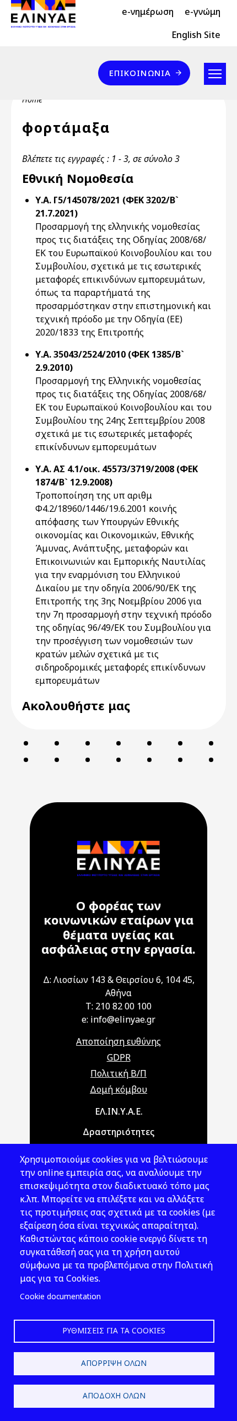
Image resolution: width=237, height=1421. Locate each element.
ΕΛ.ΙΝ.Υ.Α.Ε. (119, 1111)
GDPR (119, 1057)
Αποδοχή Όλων (114, 1395)
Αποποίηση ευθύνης (118, 1041)
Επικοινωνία (140, 72)
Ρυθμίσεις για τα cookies (113, 1330)
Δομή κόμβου (118, 1089)
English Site (195, 35)
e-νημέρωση (148, 12)
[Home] (47, 14)
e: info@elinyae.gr (118, 1019)
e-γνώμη (202, 12)
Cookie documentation (60, 1296)
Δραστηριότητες (118, 1132)
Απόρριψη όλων (114, 1363)
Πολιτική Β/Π (118, 1073)
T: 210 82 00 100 (118, 1006)
